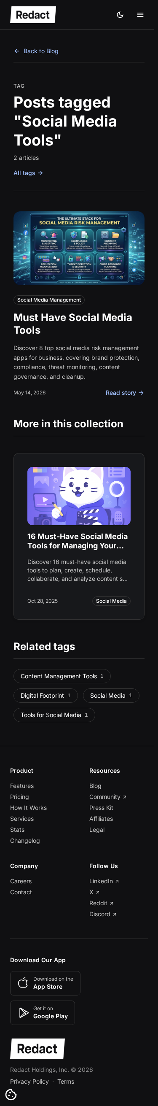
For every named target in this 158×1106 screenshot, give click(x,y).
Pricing (19, 796)
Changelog (25, 840)
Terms (65, 1081)
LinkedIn (101, 881)
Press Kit (101, 807)
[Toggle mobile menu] (140, 14)
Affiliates (101, 818)
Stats (17, 829)
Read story (121, 392)
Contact (21, 892)
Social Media (111, 695)
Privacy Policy (29, 1081)
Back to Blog (41, 50)
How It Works (28, 807)
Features (22, 785)
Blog (95, 785)
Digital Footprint (46, 695)
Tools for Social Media (54, 714)
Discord (99, 913)
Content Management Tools (62, 676)
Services (22, 818)
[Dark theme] (120, 14)
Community (105, 796)
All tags (24, 172)
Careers (21, 881)
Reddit (98, 902)
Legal (96, 829)
